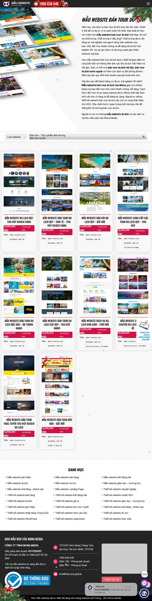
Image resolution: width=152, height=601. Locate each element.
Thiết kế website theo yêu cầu (71, 513)
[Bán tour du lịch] (88, 138)
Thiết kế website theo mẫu (117, 518)
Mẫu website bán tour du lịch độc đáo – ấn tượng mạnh (19, 324)
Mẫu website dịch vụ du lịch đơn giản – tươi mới (95, 322)
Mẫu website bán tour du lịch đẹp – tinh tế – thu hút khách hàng (57, 221)
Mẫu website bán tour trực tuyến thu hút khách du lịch (19, 423)
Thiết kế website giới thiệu (21, 507)
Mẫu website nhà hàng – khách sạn (25, 489)
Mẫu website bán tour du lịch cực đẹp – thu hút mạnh (57, 324)
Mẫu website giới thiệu (19, 477)
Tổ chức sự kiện (131, 247)
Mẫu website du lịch (17, 483)
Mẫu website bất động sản (117, 477)
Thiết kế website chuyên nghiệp (119, 489)
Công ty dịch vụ (55, 445)
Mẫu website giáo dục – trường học (122, 483)
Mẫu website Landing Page (69, 489)
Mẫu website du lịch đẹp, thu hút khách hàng (19, 220)
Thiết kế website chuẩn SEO (118, 495)
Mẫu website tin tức (65, 483)
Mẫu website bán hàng (67, 477)
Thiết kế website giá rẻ (67, 501)
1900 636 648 (66, 557)
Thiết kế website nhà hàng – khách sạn (123, 507)
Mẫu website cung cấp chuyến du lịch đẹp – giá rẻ (133, 324)
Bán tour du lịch (17, 235)
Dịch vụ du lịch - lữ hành (97, 346)
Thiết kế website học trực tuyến (72, 507)
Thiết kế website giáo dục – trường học (124, 501)
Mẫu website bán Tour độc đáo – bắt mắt (57, 421)
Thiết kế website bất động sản (71, 495)
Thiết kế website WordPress (22, 518)
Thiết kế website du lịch (19, 501)
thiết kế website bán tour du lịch (98, 100)
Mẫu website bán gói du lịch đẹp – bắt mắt (95, 220)
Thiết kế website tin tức (115, 513)
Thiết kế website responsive (70, 518)
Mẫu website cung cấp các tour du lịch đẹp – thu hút (133, 221)
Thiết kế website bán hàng (21, 495)
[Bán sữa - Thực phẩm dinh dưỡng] (88, 135)
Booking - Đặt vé (17, 239)
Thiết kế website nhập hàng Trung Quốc (28, 513)
